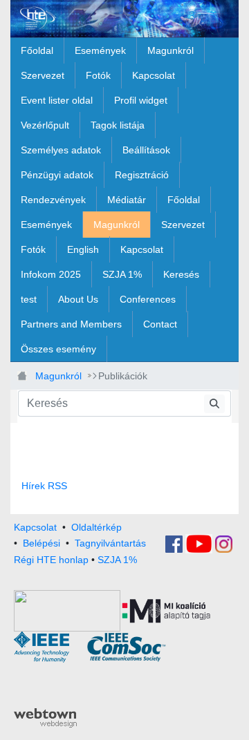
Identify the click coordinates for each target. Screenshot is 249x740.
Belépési (41, 543)
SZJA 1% (117, 559)
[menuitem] (37, 50)
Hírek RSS (44, 485)
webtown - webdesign (45, 718)
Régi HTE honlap (51, 559)
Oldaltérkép (96, 527)
